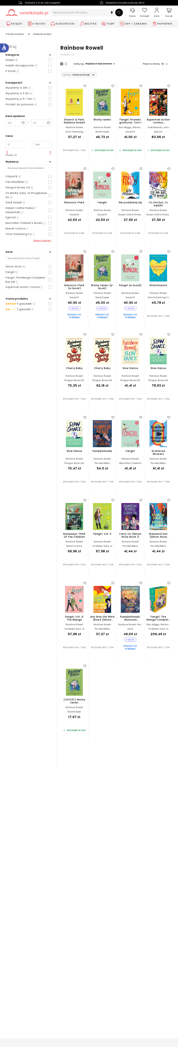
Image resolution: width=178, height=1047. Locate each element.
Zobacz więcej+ (42, 240)
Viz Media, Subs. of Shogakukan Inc (102, 547)
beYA (130, 628)
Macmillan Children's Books (130, 464)
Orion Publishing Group (74, 133)
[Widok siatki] (61, 63)
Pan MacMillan (102, 463)
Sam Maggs (124, 127)
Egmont (158, 131)
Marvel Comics (74, 545)
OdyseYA (130, 131)
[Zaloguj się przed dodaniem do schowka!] (85, 86)
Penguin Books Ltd (74, 380)
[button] (112, 13)
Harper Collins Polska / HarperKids (130, 215)
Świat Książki (102, 131)
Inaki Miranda (155, 127)
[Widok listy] (66, 63)
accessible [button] (4, 47)
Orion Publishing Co (158, 297)
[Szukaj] (119, 12)
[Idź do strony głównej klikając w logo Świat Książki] (27, 12)
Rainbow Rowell (74, 127)
